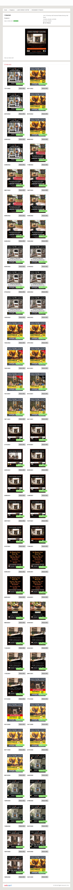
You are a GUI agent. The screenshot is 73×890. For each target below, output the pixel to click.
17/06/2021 (7, 15)
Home (5, 10)
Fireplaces (12, 10)
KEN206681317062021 (37, 10)
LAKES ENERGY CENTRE (23, 10)
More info (22, 88)
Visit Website (47, 23)
